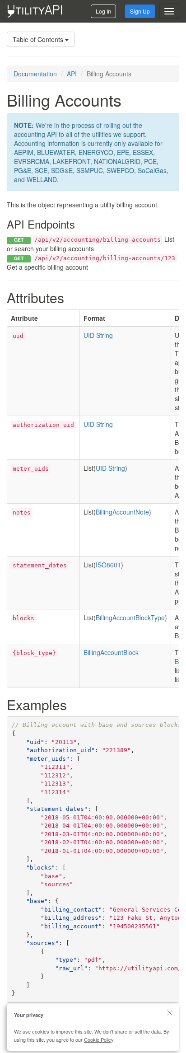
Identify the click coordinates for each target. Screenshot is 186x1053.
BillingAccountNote (122, 511)
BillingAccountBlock (111, 652)
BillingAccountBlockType (130, 617)
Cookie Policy (98, 1039)
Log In (103, 11)
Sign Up (140, 11)
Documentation (35, 73)
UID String (98, 335)
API (72, 73)
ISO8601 (108, 564)
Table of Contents (39, 39)
